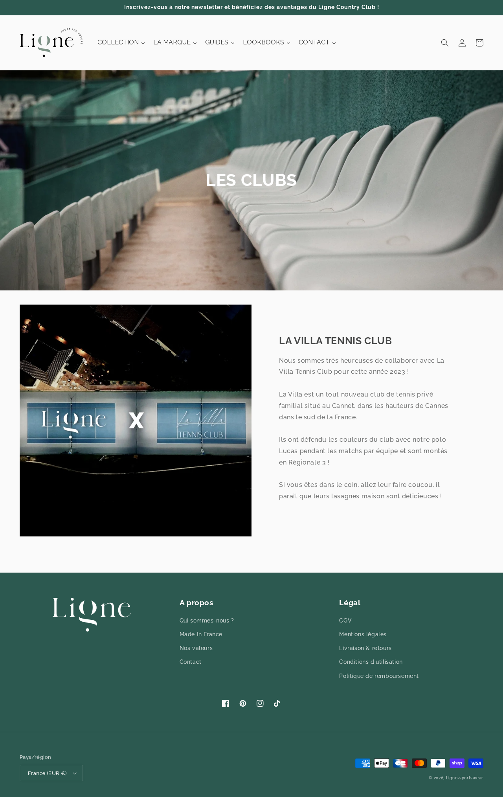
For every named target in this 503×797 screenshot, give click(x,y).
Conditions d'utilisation (370, 662)
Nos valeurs (196, 648)
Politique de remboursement (379, 676)
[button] (444, 42)
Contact (191, 662)
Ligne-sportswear (464, 778)
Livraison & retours (365, 648)
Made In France (201, 634)
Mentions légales (363, 634)
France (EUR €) (47, 773)
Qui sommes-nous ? (207, 620)
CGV (345, 620)
